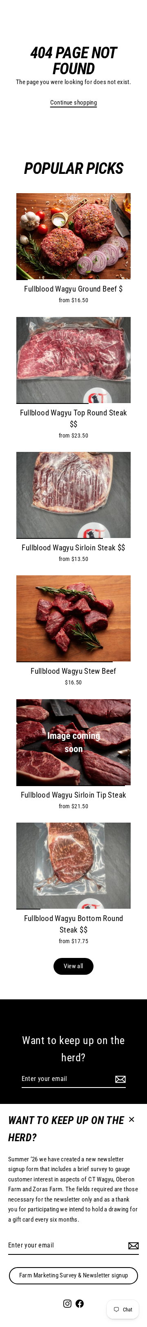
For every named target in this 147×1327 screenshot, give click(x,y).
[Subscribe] (132, 1246)
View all (73, 966)
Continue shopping (73, 102)
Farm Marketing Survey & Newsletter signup (73, 1275)
